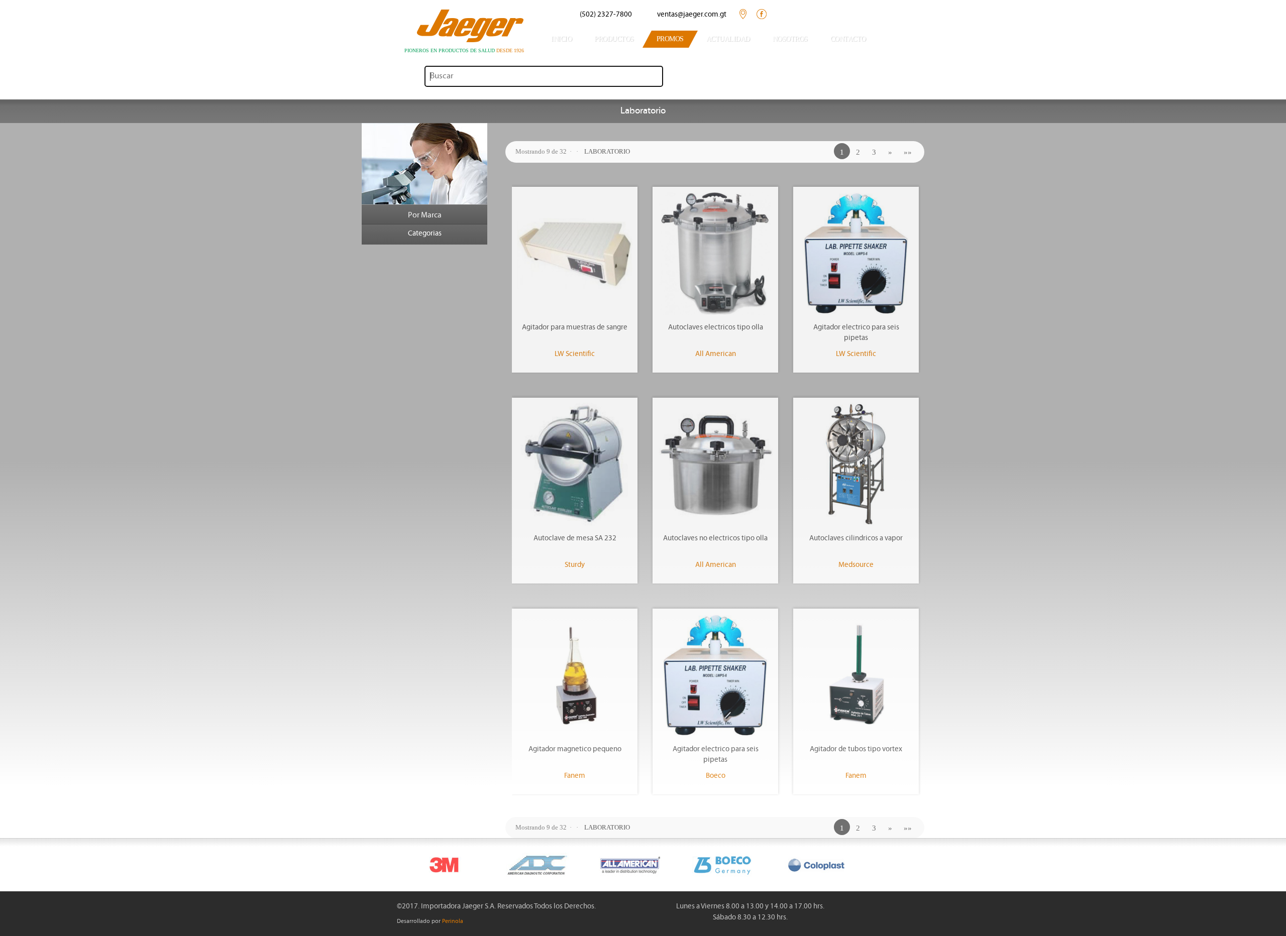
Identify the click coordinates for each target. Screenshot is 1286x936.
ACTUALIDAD (728, 39)
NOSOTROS (790, 39)
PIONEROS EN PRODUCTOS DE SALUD (464, 50)
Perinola (452, 921)
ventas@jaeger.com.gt (691, 15)
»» (908, 152)
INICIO (561, 39)
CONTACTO (848, 39)
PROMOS (670, 39)
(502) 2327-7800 (606, 15)
